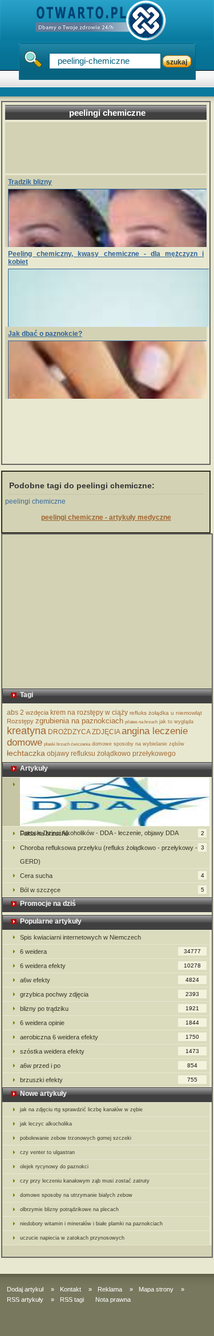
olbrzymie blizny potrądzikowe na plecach (69, 1209)
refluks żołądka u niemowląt (166, 713)
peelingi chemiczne (35, 501)
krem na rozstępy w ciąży (89, 712)
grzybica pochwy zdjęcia (110, 994)
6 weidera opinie (110, 1022)
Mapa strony (156, 1289)
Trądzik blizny (30, 182)
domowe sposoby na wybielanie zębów (138, 744)
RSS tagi (72, 1299)
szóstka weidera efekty (110, 1051)
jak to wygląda (176, 721)
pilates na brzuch (141, 721)
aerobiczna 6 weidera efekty (110, 1037)
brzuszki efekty (109, 1079)
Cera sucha (112, 875)
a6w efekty (110, 980)
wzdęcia (37, 712)
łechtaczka (26, 753)
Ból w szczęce (112, 889)
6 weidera (110, 951)
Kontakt (70, 1289)
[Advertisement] (111, 147)
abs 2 (15, 712)
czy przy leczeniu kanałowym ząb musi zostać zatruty (85, 1181)
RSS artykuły (25, 1299)
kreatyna (26, 730)
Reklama (110, 1289)
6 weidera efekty (110, 965)
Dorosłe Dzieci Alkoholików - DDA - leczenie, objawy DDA (106, 802)
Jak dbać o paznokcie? (45, 334)
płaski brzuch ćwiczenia (67, 744)
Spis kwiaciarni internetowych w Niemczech (80, 937)
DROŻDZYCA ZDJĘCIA (84, 732)
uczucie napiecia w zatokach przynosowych (72, 1238)
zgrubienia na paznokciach (79, 720)
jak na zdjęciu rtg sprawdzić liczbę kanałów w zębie (81, 1109)
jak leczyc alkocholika (46, 1124)
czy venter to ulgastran (47, 1152)
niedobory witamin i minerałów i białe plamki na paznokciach (91, 1223)
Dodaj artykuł (25, 1289)
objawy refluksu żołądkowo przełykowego (111, 754)
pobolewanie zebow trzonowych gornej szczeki (75, 1138)
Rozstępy (20, 721)
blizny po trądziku (110, 1008)
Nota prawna (113, 1299)
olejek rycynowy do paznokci (54, 1166)
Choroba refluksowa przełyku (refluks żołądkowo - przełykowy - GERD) (112, 854)
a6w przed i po (109, 1065)
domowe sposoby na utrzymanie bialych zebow (76, 1195)
